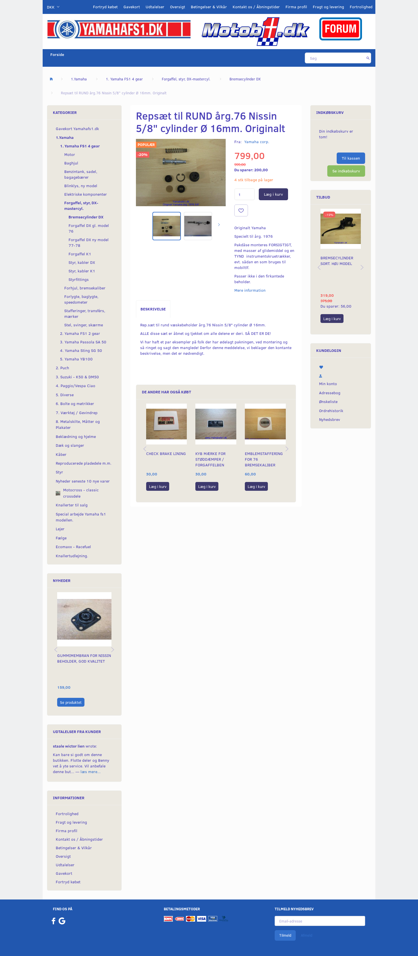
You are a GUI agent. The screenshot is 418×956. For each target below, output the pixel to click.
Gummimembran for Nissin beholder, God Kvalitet (84, 658)
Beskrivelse (153, 309)
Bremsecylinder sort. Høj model (336, 260)
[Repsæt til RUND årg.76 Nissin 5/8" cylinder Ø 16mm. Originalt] (181, 172)
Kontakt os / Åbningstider (256, 6)
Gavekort (131, 6)
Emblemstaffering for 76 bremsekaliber (264, 459)
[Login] (340, 375)
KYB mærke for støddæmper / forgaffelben (210, 459)
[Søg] (368, 58)
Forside (57, 54)
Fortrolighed (361, 6)
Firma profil (296, 6)
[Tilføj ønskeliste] (241, 210)
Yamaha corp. (256, 141)
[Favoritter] (340, 366)
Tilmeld (285, 935)
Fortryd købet (105, 6)
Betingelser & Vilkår (209, 6)
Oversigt (177, 6)
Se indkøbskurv (346, 171)
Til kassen (351, 158)
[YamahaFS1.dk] (119, 29)
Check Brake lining (166, 453)
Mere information (250, 290)
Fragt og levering (328, 6)
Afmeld (306, 935)
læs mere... (90, 771)
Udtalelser (155, 6)
